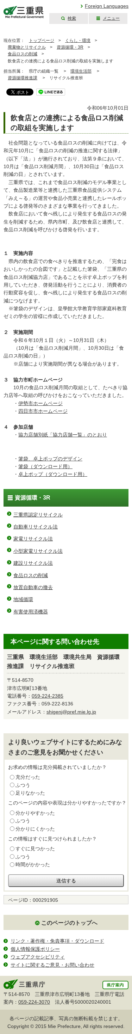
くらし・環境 (77, 40)
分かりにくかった (35, 829)
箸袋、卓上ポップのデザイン (50, 458)
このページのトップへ (69, 923)
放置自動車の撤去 (33, 587)
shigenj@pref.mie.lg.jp (71, 712)
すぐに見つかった (35, 848)
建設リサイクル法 (33, 563)
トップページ (41, 40)
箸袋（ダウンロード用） (45, 466)
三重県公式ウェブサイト (24, 12)
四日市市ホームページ (43, 411)
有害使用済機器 (30, 611)
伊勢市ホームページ (40, 403)
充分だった (27, 777)
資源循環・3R (70, 47)
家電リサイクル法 (33, 539)
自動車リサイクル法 (35, 527)
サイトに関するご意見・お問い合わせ (52, 965)
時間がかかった (32, 864)
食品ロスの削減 (22, 53)
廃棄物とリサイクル (27, 47)
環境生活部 (81, 71)
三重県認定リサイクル (38, 515)
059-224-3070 (34, 1002)
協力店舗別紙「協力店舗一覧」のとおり (62, 435)
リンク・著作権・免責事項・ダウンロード (57, 941)
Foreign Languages (106, 6)
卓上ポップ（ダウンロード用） (52, 474)
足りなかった (30, 793)
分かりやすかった (35, 813)
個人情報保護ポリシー (35, 949)
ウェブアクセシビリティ (38, 957)
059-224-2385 (47, 696)
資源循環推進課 (22, 77)
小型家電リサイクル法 (38, 551)
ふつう (22, 785)
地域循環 (23, 599)
